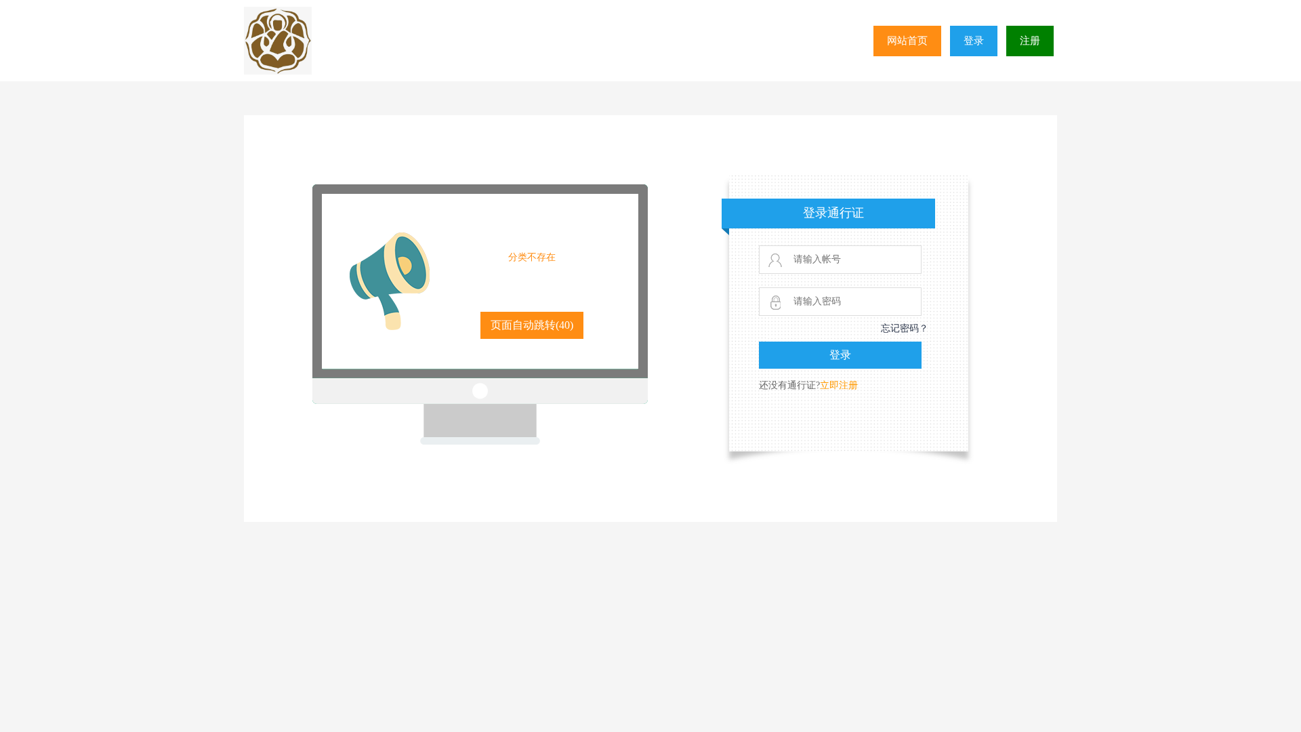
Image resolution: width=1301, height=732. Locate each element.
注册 (1030, 40)
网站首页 (907, 40)
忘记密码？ (904, 328)
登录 (974, 40)
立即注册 (839, 385)
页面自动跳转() (532, 325)
